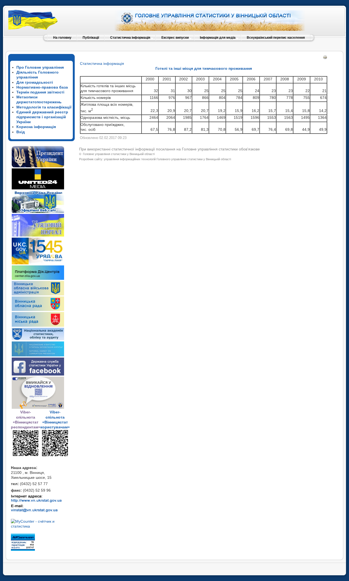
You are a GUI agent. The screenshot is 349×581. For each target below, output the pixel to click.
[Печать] (325, 58)
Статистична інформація (102, 63)
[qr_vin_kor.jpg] (25, 455)
